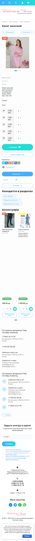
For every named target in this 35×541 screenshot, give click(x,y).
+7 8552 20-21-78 (17, 485)
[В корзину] (15, 309)
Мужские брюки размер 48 (7, 230)
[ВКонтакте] (6, 163)
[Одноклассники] (9, 163)
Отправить (9, 444)
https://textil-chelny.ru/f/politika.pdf (20, 451)
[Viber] (15, 163)
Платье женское (23, 229)
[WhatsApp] (19, 163)
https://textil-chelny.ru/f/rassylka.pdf (16, 458)
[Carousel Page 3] (20, 70)
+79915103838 (17, 481)
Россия (4, 84)
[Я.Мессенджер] (3, 163)
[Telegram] (12, 163)
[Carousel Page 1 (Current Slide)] (15, 70)
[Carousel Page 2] (18, 70)
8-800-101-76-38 (18, 483)
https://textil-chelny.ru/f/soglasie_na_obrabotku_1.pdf (17, 455)
